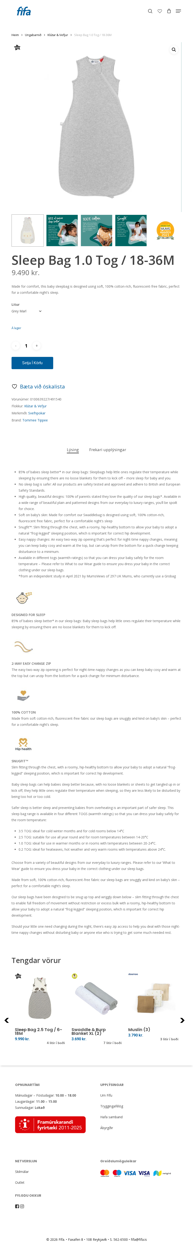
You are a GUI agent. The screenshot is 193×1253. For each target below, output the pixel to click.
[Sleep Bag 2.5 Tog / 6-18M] (40, 998)
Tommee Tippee (35, 420)
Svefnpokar (36, 413)
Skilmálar (22, 1171)
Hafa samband (111, 1117)
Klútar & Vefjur (58, 35)
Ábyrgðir (106, 1128)
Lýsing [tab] (73, 449)
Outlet (19, 1182)
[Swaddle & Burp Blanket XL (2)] (97, 998)
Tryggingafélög (111, 1106)
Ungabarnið (33, 35)
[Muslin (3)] (153, 998)
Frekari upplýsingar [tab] (107, 449)
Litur (16, 304)
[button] (178, 11)
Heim (15, 35)
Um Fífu (106, 1095)
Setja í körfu (32, 363)
